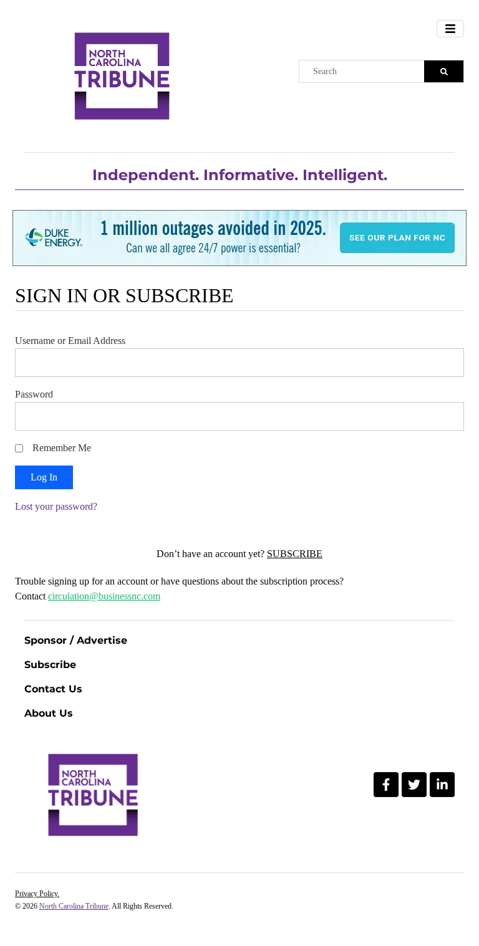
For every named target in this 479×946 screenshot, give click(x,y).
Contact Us (53, 689)
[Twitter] (414, 784)
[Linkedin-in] (442, 784)
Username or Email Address (70, 340)
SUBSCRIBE (294, 553)
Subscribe (50, 665)
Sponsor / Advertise (75, 640)
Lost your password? (56, 506)
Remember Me (61, 447)
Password (34, 394)
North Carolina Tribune (74, 906)
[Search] (443, 71)
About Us (48, 713)
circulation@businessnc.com (104, 596)
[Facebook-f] (386, 784)
